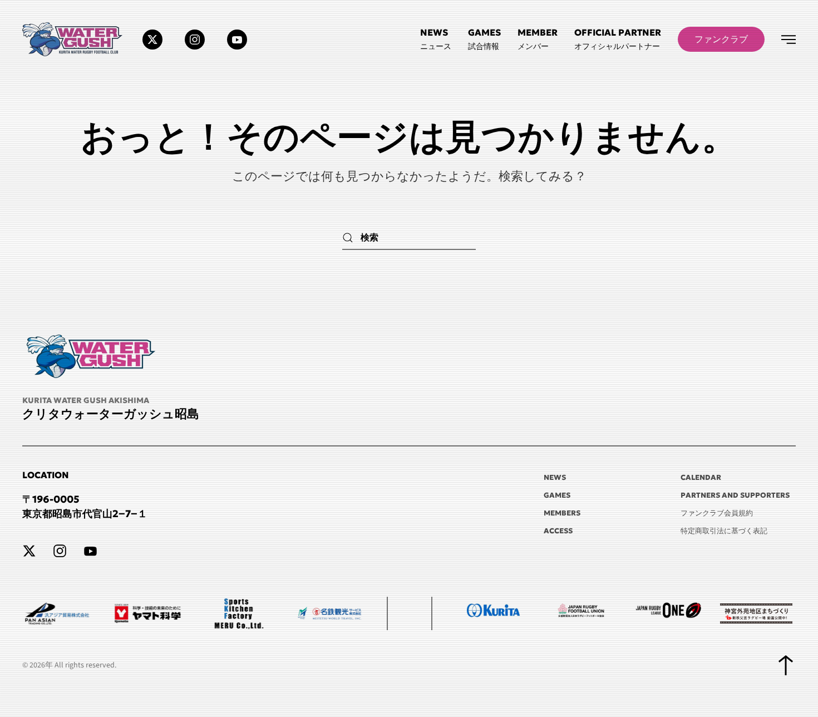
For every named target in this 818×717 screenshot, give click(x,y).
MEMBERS (562, 513)
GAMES (557, 495)
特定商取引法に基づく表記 (724, 531)
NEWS (555, 477)
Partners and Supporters (735, 495)
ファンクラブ (721, 39)
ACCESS (558, 531)
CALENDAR (701, 477)
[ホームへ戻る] (74, 39)
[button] (617, 39)
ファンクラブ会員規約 (717, 513)
